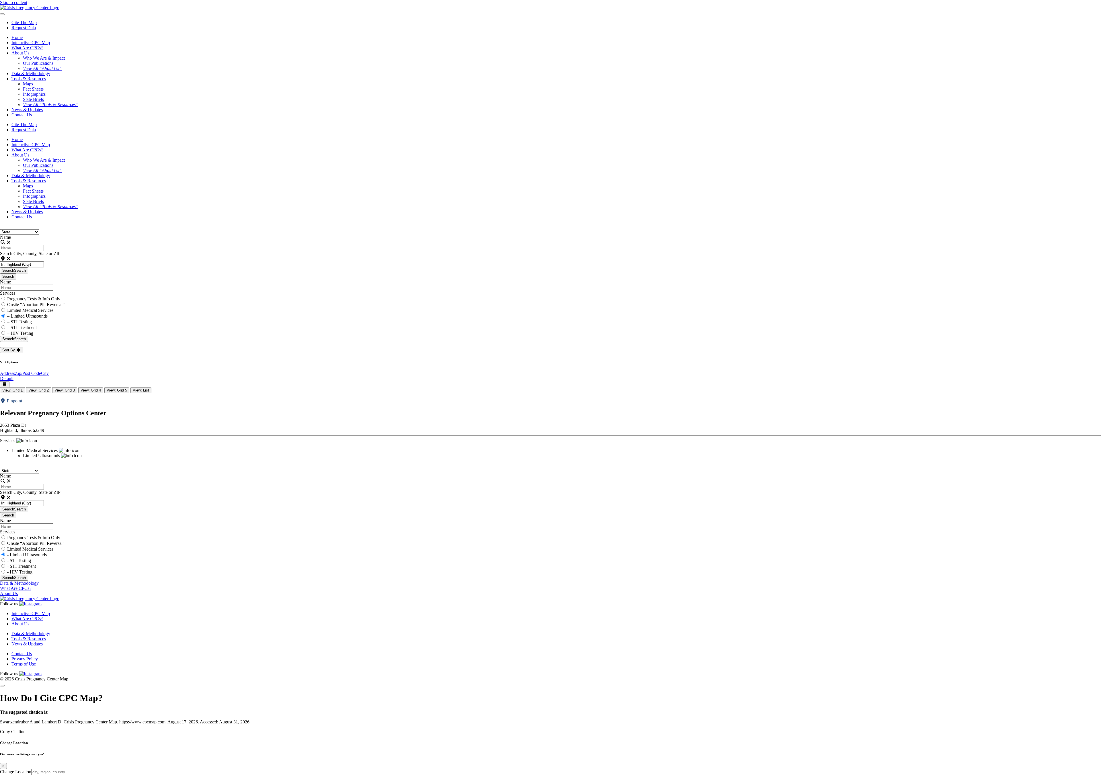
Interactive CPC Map (30, 42)
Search (14, 270)
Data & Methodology (30, 73)
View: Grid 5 (117, 390)
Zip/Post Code (28, 373)
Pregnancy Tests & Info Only (33, 298)
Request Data (23, 27)
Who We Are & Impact (44, 58)
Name (5, 237)
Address (7, 373)
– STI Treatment (22, 327)
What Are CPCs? (27, 47)
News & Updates (27, 109)
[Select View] (4, 384)
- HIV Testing (19, 571)
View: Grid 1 (12, 390)
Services (7, 293)
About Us (9, 593)
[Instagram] (30, 603)
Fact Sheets (33, 89)
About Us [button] (20, 52)
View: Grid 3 (64, 390)
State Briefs (33, 99)
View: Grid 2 (38, 390)
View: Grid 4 (91, 390)
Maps (28, 83)
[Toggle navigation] (2, 14)
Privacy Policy (24, 658)
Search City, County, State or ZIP (30, 253)
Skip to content (13, 2)
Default (6, 378)
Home (17, 37)
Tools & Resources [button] (28, 78)
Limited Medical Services (30, 310)
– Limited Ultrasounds (27, 316)
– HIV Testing (20, 333)
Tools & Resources (28, 638)
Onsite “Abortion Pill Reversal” (36, 304)
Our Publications (38, 63)
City (45, 373)
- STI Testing (19, 560)
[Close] (2, 685)
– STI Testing (19, 321)
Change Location (15, 771)
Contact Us (21, 114)
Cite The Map (24, 22)
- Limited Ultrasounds (27, 554)
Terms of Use (23, 664)
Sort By (9, 350)
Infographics (34, 94)
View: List (141, 390)
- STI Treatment (21, 566)
